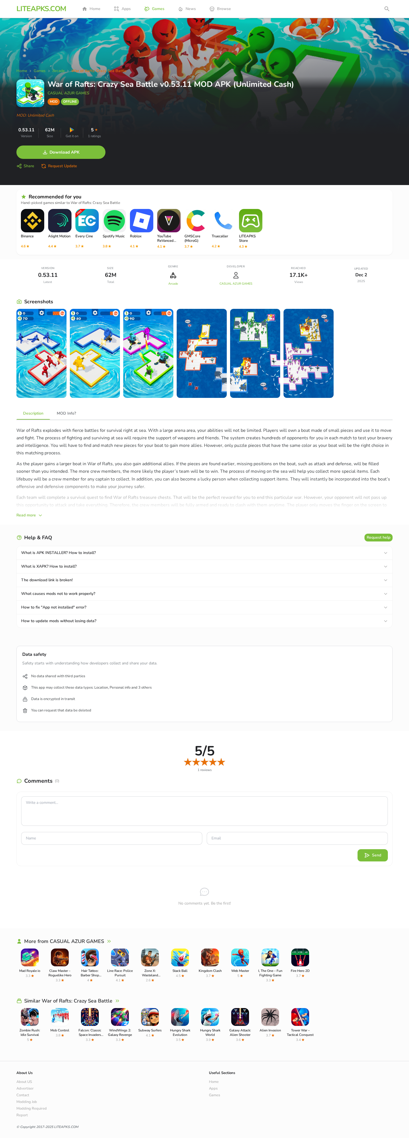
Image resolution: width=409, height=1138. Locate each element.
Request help (378, 537)
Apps (126, 8)
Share (29, 166)
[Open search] (387, 8)
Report (22, 1115)
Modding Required (31, 1108)
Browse (224, 8)
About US (24, 1081)
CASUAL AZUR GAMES (68, 93)
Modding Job (26, 1101)
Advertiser (25, 1088)
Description (33, 413)
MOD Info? (66, 413)
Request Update (62, 166)
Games (158, 8)
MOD (54, 101)
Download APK (65, 152)
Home (95, 8)
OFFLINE (70, 101)
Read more (26, 515)
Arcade (173, 284)
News (191, 8)
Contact (22, 1095)
